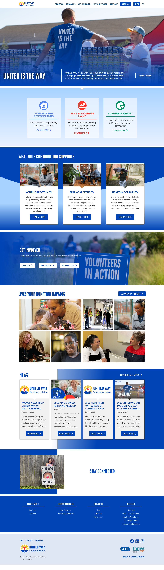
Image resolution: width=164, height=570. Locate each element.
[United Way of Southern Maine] (26, 4)
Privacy (125, 557)
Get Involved (84, 4)
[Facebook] (132, 541)
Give (137, 4)
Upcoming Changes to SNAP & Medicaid (65, 404)
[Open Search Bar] (143, 4)
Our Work (71, 4)
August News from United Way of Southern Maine (33, 406)
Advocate (29, 540)
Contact (114, 4)
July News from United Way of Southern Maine (95, 406)
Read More (33, 433)
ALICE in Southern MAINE (82, 114)
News (24, 374)
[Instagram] (142, 541)
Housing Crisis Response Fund (44, 114)
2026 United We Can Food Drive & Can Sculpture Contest (128, 406)
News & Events (100, 4)
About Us (59, 4)
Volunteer (39, 540)
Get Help (126, 4)
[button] (121, 549)
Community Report (120, 113)
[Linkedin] (137, 541)
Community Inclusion (137, 557)
